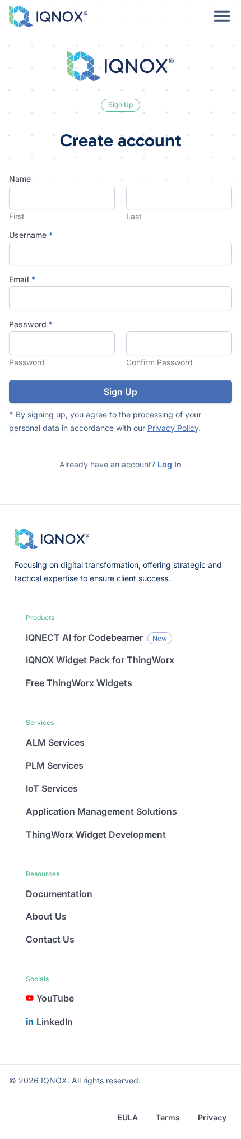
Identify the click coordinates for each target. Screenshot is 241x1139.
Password (27, 362)
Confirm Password (159, 362)
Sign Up (120, 391)
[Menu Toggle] (222, 16)
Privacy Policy (172, 428)
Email (22, 279)
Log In (169, 464)
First (17, 216)
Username (31, 235)
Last (134, 216)
